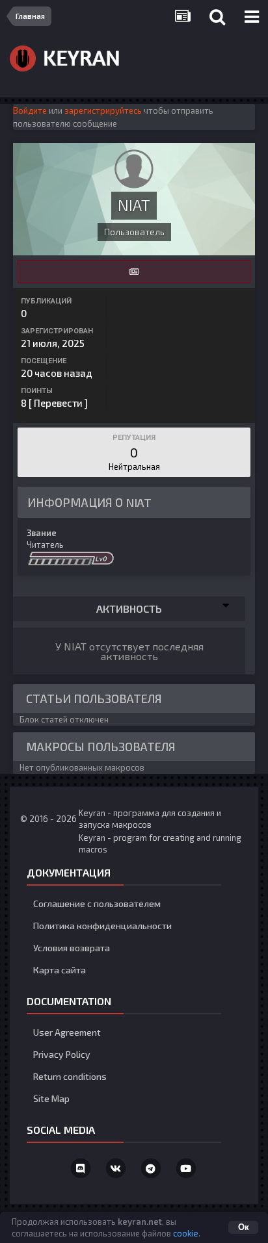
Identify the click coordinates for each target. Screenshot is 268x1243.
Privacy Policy (61, 1054)
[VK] (116, 1168)
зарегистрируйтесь (103, 110)
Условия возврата (71, 947)
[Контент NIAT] (134, 271)
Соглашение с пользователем (97, 903)
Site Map (51, 1098)
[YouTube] (186, 1168)
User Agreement (67, 1032)
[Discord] (80, 1168)
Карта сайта (59, 969)
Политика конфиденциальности (102, 925)
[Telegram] (151, 1168)
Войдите (30, 110)
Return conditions (70, 1076)
